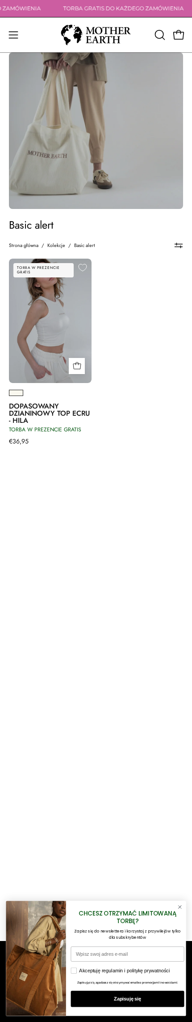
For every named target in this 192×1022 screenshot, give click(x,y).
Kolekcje (56, 245)
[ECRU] (16, 393)
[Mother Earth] (96, 35)
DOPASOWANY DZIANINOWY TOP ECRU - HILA (49, 413)
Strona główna (23, 245)
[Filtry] (179, 245)
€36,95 (19, 441)
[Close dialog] (180, 907)
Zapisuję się (127, 998)
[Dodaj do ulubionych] (82, 267)
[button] (159, 35)
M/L (37, 370)
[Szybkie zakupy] (77, 366)
